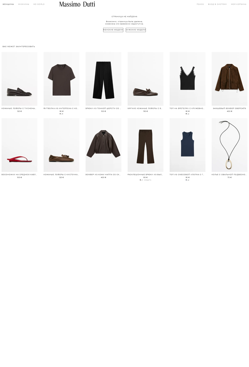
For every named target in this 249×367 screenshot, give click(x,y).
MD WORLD (39, 4)
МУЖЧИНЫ (23, 4)
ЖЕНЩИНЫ (8, 4)
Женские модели (113, 30)
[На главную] (77, 4)
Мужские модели (136, 30)
